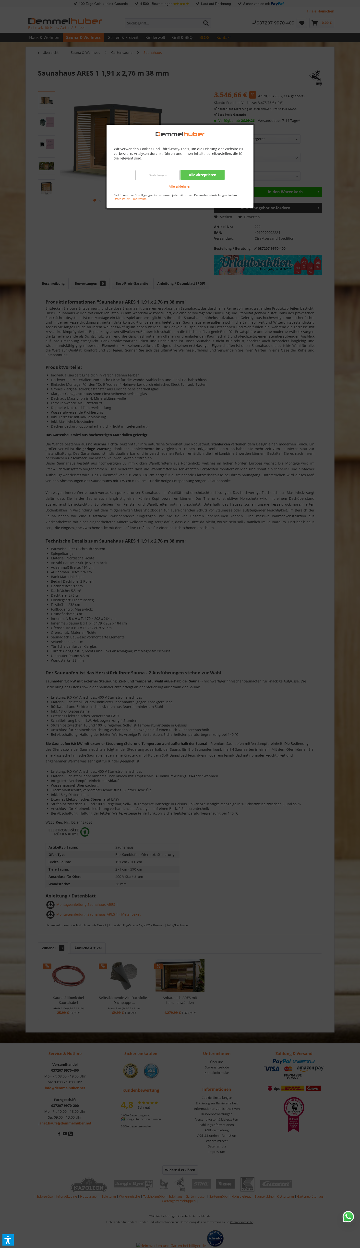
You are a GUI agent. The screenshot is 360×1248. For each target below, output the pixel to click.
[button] (8, 1240)
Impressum (139, 199)
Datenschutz (122, 199)
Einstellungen (158, 175)
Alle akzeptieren (202, 174)
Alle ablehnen (180, 186)
